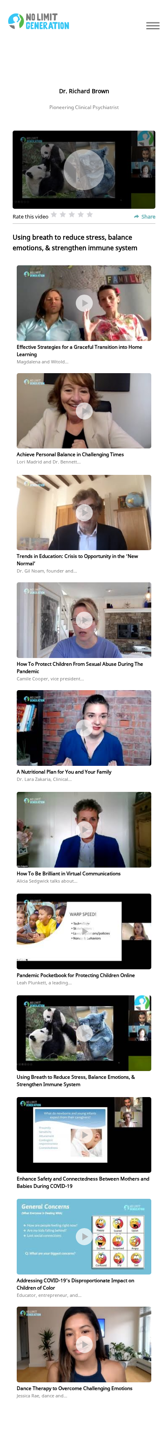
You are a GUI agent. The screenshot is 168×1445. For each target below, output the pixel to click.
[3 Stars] (72, 214)
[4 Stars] (81, 214)
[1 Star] (54, 214)
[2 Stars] (63, 214)
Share (148, 216)
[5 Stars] (90, 214)
